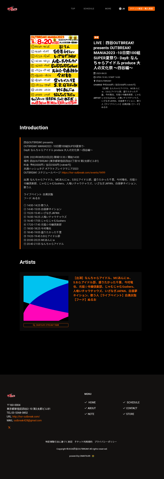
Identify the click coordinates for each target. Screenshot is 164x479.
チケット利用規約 (83, 441)
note (91, 414)
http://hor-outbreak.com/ (26, 416)
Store (130, 414)
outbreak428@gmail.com (28, 420)
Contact (131, 408)
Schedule (132, 402)
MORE (108, 9)
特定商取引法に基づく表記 (58, 441)
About (92, 408)
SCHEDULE (89, 9)
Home (92, 402)
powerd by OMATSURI (80, 456)
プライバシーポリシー (105, 441)
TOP (73, 9)
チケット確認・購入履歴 (141, 9)
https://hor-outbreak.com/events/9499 (83, 172)
